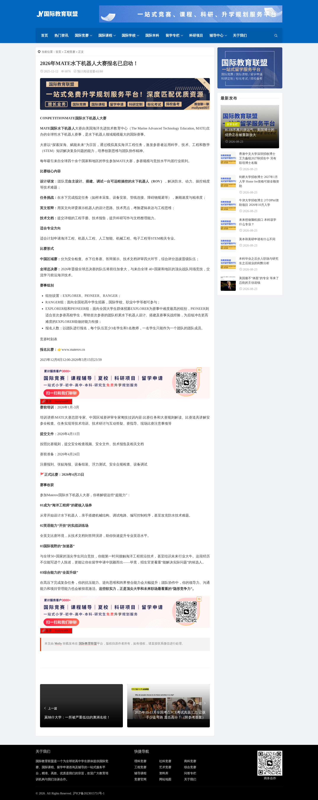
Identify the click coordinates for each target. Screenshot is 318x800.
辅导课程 (140, 773)
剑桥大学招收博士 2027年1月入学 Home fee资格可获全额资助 (259, 181)
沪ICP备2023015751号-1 (88, 793)
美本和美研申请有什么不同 (257, 239)
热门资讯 (61, 35)
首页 (44, 35)
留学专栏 (173, 35)
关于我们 (240, 35)
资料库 (163, 773)
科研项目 (196, 35)
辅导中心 (216, 35)
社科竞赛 (165, 761)
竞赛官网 (140, 779)
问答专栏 (190, 773)
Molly (58, 643)
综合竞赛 (190, 767)
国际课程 (105, 35)
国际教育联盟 (88, 643)
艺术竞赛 (165, 767)
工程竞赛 (69, 51)
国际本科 (152, 35)
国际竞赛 (82, 35)
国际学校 (129, 35)
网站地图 (165, 779)
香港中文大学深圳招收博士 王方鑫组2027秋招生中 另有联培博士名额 (257, 158)
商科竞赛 (190, 761)
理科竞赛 (140, 761)
